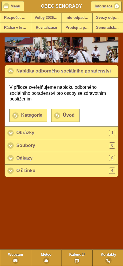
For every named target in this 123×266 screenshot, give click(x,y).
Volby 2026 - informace (48, 18)
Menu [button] (15, 6)
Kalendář (77, 255)
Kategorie (31, 115)
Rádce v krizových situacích (17, 28)
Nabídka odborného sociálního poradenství (67, 70)
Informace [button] (103, 6)
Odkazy (64, 158)
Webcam (15, 255)
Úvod (69, 115)
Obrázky (64, 132)
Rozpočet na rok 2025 (17, 18)
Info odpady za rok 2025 (79, 18)
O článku (64, 170)
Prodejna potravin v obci (79, 28)
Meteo (46, 255)
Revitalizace (46, 28)
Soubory (64, 145)
